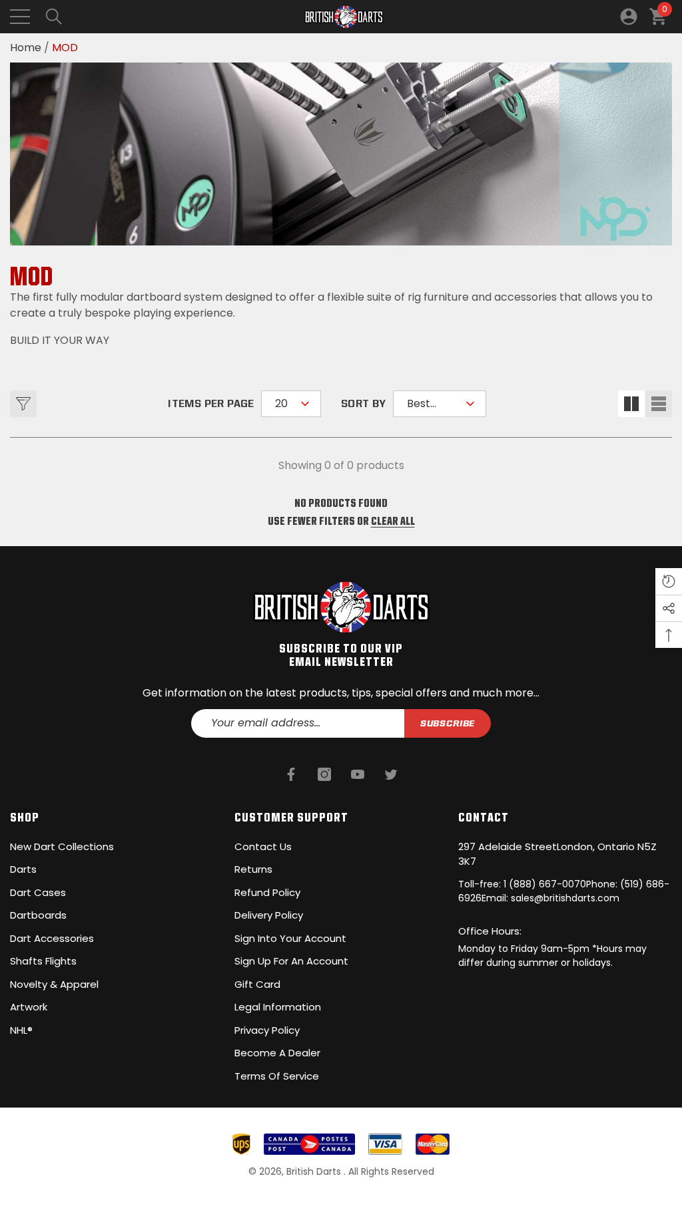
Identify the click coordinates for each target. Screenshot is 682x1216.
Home (25, 47)
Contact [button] (483, 817)
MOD (65, 47)
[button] (54, 17)
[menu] (20, 17)
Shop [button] (24, 817)
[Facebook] (291, 774)
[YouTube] (357, 774)
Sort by (363, 403)
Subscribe (448, 723)
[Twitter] (391, 774)
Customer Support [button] (291, 817)
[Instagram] (324, 774)
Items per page (211, 403)
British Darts (315, 1171)
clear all (393, 520)
